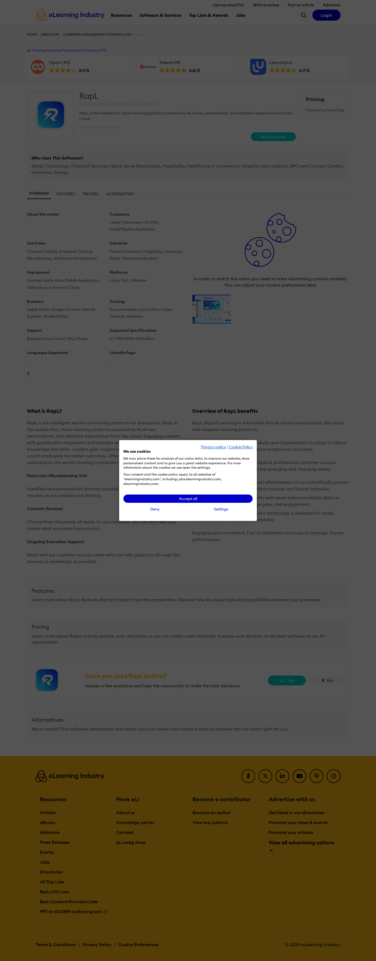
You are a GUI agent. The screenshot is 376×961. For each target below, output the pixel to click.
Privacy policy (213, 446)
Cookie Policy (241, 446)
